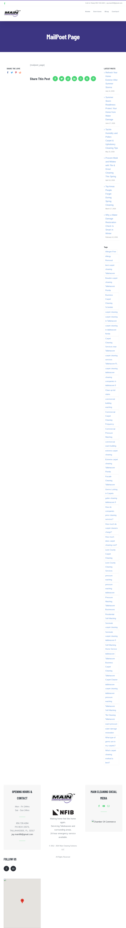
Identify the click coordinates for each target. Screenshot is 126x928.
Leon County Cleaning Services (110, 567)
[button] (22, 901)
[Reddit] (20, 72)
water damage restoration (111, 731)
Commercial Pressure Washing (110, 433)
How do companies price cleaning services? (110, 513)
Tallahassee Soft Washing (110, 708)
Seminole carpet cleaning (111, 625)
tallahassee (109, 654)
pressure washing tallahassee (109, 588)
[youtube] (104, 806)
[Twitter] (12, 72)
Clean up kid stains (110, 392)
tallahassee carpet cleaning (111, 686)
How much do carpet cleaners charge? (111, 528)
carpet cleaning (111, 312)
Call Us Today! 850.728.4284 (95, 3)
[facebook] (99, 806)
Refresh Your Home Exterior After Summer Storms (111, 80)
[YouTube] (13, 868)
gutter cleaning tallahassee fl (111, 500)
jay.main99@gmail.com (114, 3)
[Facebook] (8, 72)
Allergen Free (110, 252)
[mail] (108, 806)
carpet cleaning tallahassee (111, 370)
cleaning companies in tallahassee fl (110, 381)
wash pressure (111, 724)
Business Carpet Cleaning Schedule (109, 301)
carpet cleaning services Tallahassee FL (111, 359)
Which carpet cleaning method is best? (110, 756)
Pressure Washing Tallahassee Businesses (110, 603)
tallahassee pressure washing (109, 697)
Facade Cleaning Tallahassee (110, 480)
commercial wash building (110, 444)
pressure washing (108, 578)
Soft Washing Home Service (111, 647)
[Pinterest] (16, 72)
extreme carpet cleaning (111, 453)
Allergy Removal (109, 258)
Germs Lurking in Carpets (111, 491)
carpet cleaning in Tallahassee (111, 319)
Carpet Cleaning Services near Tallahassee (111, 344)
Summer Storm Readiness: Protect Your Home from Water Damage (111, 108)
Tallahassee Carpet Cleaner (111, 678)
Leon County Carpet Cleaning (110, 554)
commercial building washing (110, 403)
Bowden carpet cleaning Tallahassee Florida (111, 284)
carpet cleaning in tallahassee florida (111, 330)
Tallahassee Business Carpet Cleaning (110, 665)
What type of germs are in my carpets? (110, 741)
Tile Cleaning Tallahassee (110, 717)
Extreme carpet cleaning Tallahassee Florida (111, 465)
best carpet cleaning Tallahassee (110, 269)
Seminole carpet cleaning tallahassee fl (111, 636)
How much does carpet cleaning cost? (111, 541)
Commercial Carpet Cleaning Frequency (110, 418)
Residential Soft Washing (110, 616)
